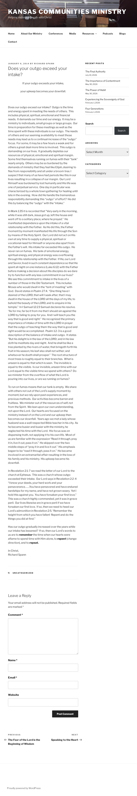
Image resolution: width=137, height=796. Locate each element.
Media (72, 33)
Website (13, 694)
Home (11, 33)
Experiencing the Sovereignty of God (104, 99)
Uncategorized (23, 573)
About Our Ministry (31, 33)
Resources (88, 33)
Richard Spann (44, 63)
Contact (12, 41)
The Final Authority (95, 71)
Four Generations (94, 108)
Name (12, 660)
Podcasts (108, 33)
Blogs (122, 33)
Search (89, 123)
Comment (15, 614)
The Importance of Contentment (102, 80)
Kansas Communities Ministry (67, 11)
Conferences (56, 33)
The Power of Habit (95, 90)
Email (12, 677)
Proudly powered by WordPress (24, 788)
